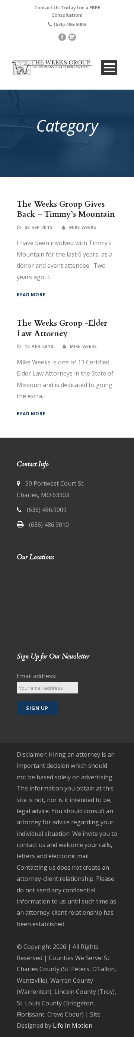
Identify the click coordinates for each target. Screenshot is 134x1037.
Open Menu (109, 67)
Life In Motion (72, 1025)
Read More (31, 295)
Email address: (36, 676)
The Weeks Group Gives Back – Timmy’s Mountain (66, 209)
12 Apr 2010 (39, 346)
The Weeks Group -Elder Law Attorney (62, 328)
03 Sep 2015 (39, 227)
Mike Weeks (82, 227)
